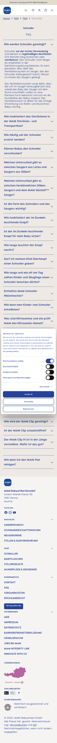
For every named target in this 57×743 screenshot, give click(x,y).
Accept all (28, 394)
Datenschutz (12, 627)
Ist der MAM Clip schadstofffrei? (25, 430)
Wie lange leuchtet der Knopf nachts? (23, 247)
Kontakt (9, 582)
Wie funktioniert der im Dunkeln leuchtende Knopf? (24, 220)
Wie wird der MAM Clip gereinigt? (26, 421)
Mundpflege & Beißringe (20, 569)
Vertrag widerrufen (13, 606)
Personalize (28, 402)
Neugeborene (13, 535)
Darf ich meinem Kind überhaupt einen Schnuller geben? (25, 261)
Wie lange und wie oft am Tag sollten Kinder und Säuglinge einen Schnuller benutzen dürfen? (26, 277)
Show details (45, 387)
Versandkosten (14, 592)
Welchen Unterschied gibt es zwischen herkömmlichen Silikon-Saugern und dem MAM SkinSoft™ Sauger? (26, 187)
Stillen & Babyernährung (21, 540)
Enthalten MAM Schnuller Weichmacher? (20, 293)
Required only (28, 409)
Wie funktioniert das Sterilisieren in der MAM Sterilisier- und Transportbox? (27, 121)
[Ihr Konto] (39, 11)
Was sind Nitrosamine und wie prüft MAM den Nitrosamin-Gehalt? (27, 321)
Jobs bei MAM (12, 643)
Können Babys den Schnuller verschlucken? (22, 151)
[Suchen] (26, 10)
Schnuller (11, 553)
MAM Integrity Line (16, 648)
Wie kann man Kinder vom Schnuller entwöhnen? (27, 307)
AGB (6, 617)
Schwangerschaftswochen (22, 530)
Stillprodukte (13, 564)
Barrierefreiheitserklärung (23, 632)
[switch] (50, 366)
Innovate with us (15, 653)
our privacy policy (10, 351)
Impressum (11, 622)
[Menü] (52, 11)
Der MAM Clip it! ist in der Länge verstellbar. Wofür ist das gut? (25, 442)
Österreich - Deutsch (13, 682)
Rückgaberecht (14, 598)
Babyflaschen (13, 558)
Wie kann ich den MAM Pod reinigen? (22, 462)
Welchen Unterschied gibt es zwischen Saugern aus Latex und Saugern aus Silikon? (25, 167)
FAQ (6, 587)
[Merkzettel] (33, 10)
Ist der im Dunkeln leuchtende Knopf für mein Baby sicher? (23, 234)
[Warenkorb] (45, 10)
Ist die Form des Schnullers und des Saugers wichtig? (27, 206)
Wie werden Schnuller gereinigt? (25, 44)
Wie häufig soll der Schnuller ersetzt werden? (22, 137)
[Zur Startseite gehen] (7, 10)
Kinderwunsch (13, 524)
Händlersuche (13, 638)
